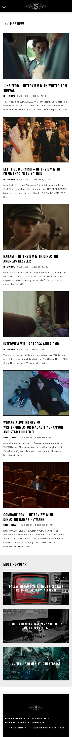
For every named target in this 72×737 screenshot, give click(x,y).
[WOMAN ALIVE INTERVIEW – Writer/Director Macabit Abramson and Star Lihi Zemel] (36, 393)
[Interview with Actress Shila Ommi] (36, 314)
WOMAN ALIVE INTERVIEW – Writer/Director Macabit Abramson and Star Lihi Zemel (33, 427)
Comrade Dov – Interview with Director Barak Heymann (28, 517)
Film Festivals (11, 438)
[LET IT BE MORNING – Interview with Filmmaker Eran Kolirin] (36, 139)
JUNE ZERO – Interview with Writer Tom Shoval (35, 88)
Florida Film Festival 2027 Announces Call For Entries (36, 626)
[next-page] (62, 577)
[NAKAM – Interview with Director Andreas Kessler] (36, 227)
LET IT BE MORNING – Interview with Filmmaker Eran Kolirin (31, 171)
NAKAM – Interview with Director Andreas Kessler (30, 259)
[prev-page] (56, 577)
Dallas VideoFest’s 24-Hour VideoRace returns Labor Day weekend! (36, 588)
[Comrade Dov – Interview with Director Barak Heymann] (36, 485)
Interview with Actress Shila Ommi (32, 343)
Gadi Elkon (23, 95)
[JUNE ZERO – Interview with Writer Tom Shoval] (36, 56)
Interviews (9, 96)
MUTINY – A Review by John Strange (36, 663)
